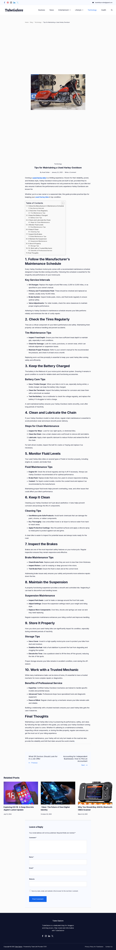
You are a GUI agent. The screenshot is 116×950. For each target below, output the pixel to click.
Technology (92, 10)
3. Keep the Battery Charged (38, 215)
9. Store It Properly (34, 243)
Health (103, 10)
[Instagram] (11, 2)
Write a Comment (70, 172)
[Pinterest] (8, 2)
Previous (34, 763)
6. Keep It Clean (33, 229)
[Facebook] (4, 2)
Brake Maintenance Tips (38, 236)
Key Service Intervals (37, 208)
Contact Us (108, 946)
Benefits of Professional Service (41, 250)
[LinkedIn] (14, 2)
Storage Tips (35, 246)
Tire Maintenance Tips (38, 213)
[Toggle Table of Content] (62, 203)
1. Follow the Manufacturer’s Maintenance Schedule (45, 206)
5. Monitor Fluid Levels (35, 225)
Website (32, 879)
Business (41, 10)
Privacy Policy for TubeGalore (94, 946)
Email (31, 868)
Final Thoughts (33, 253)
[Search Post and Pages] (111, 10)
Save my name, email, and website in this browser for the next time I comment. (55, 891)
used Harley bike (42, 197)
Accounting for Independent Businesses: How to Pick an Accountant (75, 758)
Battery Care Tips (36, 218)
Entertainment (63, 10)
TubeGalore (14, 10)
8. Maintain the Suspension (37, 239)
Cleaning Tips (35, 232)
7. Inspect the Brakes (34, 234)
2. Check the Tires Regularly (38, 211)
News (51, 10)
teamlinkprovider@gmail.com (103, 2)
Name (31, 857)
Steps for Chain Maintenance (40, 222)
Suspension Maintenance (39, 241)
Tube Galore (18, 946)
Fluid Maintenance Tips (38, 227)
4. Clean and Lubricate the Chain (39, 220)
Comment (33, 837)
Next (83, 765)
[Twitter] (17, 2)
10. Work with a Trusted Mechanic (40, 248)
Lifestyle (78, 10)
